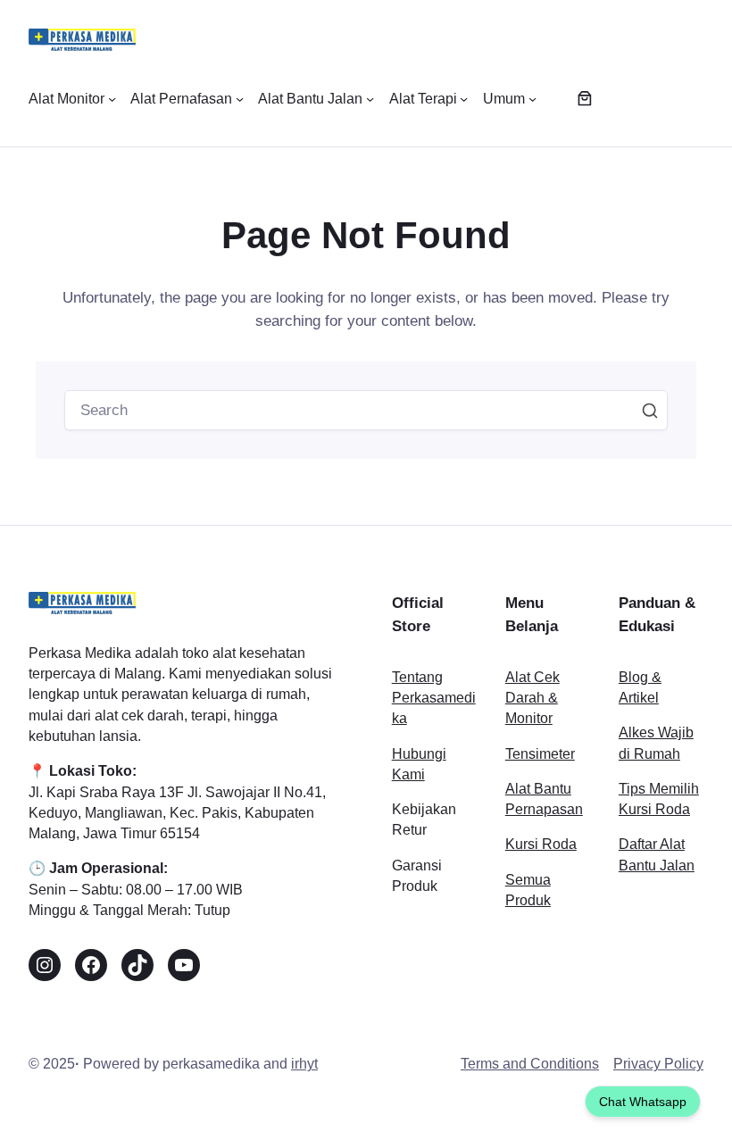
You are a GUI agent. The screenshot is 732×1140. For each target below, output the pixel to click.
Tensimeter (540, 753)
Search (650, 411)
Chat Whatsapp (642, 1101)
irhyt (304, 1063)
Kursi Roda (541, 844)
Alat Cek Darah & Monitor (532, 698)
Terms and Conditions (530, 1063)
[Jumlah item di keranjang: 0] (584, 98)
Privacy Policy (658, 1063)
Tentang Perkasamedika (434, 698)
